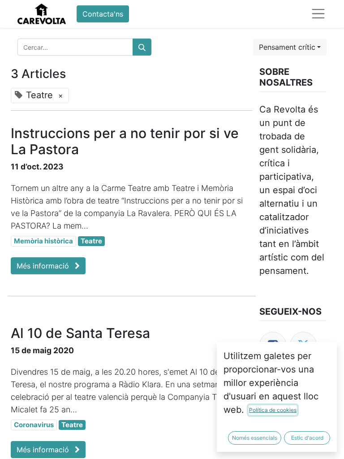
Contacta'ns (102, 13)
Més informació (44, 265)
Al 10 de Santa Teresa (80, 333)
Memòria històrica (43, 241)
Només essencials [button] (254, 437)
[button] (290, 47)
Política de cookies (273, 410)
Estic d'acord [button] (307, 437)
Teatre (91, 241)
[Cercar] (142, 47)
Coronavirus (34, 424)
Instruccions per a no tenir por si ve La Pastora (125, 141)
